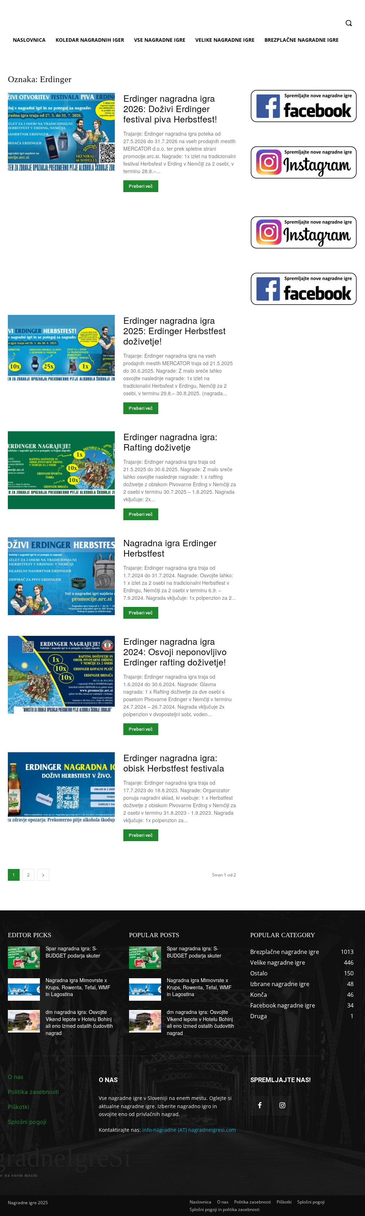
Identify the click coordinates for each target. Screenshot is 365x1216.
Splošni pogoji (27, 1121)
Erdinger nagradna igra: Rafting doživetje (170, 441)
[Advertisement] (122, 262)
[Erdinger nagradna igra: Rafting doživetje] (61, 470)
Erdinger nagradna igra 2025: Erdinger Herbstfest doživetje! (174, 330)
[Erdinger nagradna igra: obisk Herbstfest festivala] (61, 791)
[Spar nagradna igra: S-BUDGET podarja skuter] (24, 957)
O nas (15, 1076)
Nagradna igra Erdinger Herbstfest (169, 547)
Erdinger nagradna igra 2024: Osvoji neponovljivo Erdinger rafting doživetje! (175, 651)
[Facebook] (259, 1105)
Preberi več (141, 186)
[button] (348, 22)
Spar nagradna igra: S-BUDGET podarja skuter (73, 952)
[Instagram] (282, 1105)
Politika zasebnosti (33, 1091)
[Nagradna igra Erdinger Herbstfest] (61, 576)
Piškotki (18, 1106)
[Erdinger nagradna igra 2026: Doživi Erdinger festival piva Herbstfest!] (61, 132)
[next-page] (43, 875)
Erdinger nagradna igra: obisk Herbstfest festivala (173, 762)
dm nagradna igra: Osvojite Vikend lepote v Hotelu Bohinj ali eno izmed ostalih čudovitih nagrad (79, 1022)
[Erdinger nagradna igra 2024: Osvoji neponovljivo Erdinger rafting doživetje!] (61, 675)
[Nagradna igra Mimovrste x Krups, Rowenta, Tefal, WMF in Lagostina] (24, 989)
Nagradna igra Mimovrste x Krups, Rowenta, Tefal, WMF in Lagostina (78, 987)
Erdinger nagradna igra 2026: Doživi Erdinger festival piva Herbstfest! (170, 108)
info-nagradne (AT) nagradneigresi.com (189, 1129)
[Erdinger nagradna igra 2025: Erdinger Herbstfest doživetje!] (61, 354)
